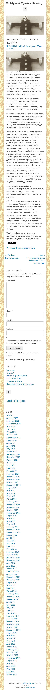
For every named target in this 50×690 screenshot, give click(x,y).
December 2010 (13, 622)
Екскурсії (10, 373)
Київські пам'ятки (13, 378)
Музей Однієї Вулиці (26, 3)
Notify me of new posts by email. (22, 360)
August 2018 (11, 440)
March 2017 (11, 471)
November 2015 (13, 507)
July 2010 (10, 636)
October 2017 (12, 460)
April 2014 (10, 546)
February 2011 (12, 616)
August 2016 (11, 488)
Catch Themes (30, 687)
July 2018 (10, 443)
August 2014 (11, 535)
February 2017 (12, 474)
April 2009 (10, 672)
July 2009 (10, 663)
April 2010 (10, 644)
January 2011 (12, 619)
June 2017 (10, 463)
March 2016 (11, 499)
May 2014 (10, 543)
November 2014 (13, 530)
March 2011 (11, 613)
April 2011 (10, 610)
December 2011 (13, 596)
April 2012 (10, 588)
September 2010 (13, 630)
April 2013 (10, 566)
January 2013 (12, 574)
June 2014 (10, 541)
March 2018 (11, 451)
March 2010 (11, 647)
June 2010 (10, 638)
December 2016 (13, 477)
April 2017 (10, 468)
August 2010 (11, 633)
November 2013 (13, 560)
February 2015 (12, 527)
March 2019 (11, 432)
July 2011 (10, 602)
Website (9, 329)
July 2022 (10, 415)
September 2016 (13, 485)
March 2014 (11, 549)
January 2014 (12, 555)
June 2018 (10, 446)
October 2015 (12, 510)
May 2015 (10, 524)
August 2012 (11, 583)
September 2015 (13, 513)
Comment (10, 281)
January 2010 (12, 652)
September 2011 (13, 599)
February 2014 (12, 552)
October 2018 (12, 435)
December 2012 (13, 577)
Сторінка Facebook (15, 401)
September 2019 (13, 424)
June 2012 (10, 585)
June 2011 (10, 605)
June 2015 (10, 521)
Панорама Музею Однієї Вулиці (20, 384)
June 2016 (10, 493)
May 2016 (10, 496)
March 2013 (11, 569)
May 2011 (10, 608)
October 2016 (12, 482)
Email (9, 320)
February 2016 (12, 502)
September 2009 (13, 658)
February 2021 (12, 421)
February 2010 (12, 649)
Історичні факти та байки (25, 248)
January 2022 (12, 418)
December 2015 (13, 504)
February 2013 (12, 571)
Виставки (12, 248)
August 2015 (11, 516)
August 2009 (11, 661)
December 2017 (13, 454)
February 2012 (12, 594)
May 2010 (10, 641)
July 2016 (10, 491)
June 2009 (10, 666)
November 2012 (13, 580)
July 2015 (10, 518)
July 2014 (10, 538)
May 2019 (10, 429)
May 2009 (10, 669)
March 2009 (11, 675)
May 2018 (10, 449)
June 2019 (10, 426)
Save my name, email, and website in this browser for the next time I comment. (23, 341)
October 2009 (12, 655)
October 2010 (12, 627)
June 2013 (10, 563)
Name (9, 311)
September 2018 (13, 438)
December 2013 (13, 557)
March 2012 (11, 591)
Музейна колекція (14, 381)
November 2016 (13, 479)
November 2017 (13, 457)
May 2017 (10, 465)
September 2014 (13, 532)
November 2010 (13, 624)
